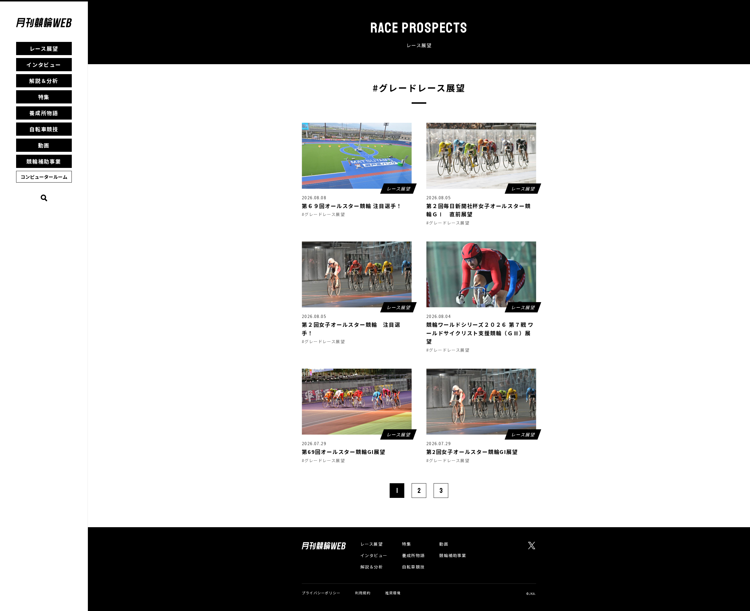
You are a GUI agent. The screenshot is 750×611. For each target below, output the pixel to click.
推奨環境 (393, 592)
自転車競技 (43, 129)
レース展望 (44, 48)
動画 (44, 145)
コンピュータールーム (44, 176)
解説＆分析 (43, 80)
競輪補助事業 (43, 161)
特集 (44, 97)
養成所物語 (43, 113)
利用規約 (363, 592)
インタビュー (43, 64)
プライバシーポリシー (321, 592)
